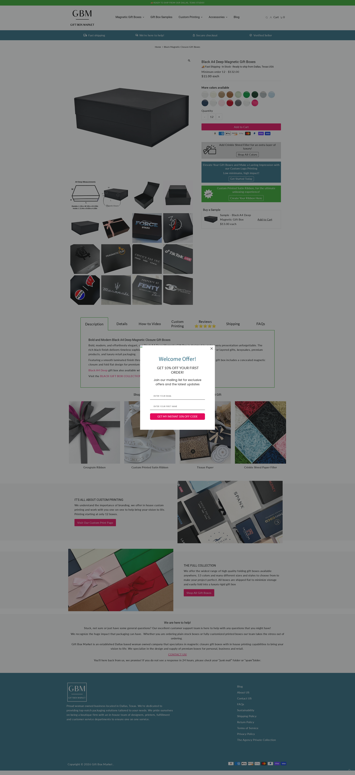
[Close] (211, 348)
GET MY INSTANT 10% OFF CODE (177, 416)
